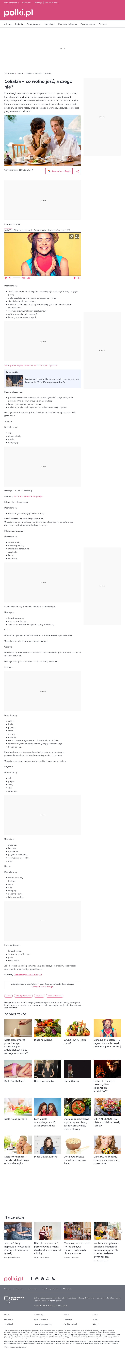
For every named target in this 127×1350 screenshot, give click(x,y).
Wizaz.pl (96, 1319)
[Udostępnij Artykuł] (77, 171)
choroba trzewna (54, 996)
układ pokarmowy (23, 996)
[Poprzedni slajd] (5, 1231)
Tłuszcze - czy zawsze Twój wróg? (28, 496)
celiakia (39, 996)
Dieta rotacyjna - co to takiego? (28, 974)
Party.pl (66, 1315)
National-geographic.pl (43, 1324)
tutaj (24, 1347)
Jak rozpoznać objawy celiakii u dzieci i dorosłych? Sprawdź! (31, 365)
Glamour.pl (8, 1319)
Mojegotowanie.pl (41, 1319)
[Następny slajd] (120, 1231)
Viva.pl (95, 1315)
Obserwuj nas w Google (61, 171)
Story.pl (96, 1324)
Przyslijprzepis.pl (70, 1324)
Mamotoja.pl (39, 1315)
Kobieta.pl (68, 1319)
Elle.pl (6, 1315)
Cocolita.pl (8, 1324)
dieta (8, 996)
